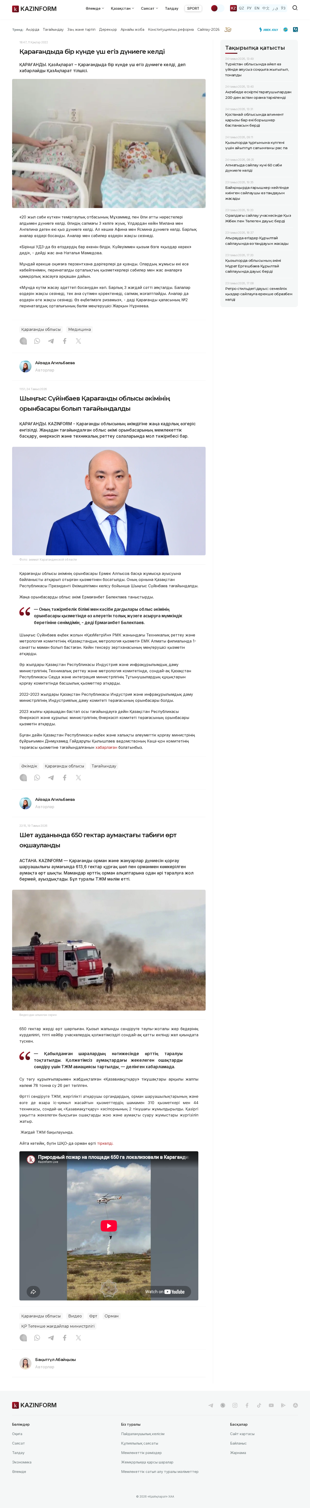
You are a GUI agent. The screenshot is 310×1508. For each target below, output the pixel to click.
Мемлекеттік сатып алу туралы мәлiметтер (160, 1471)
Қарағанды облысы (41, 329)
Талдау (171, 8)
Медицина (79, 329)
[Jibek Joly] (270, 29)
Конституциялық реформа (171, 29)
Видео (75, 1316)
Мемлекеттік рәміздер (141, 1452)
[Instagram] (23, 341)
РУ (249, 8)
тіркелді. (105, 1143)
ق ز (275, 8)
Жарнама (238, 1452)
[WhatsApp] (37, 341)
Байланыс (238, 1443)
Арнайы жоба (132, 29)
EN (257, 8)
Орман (112, 1316)
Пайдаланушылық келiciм (142, 1433)
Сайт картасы (242, 1433)
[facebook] (247, 1405)
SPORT (193, 8)
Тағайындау (53, 29)
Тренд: (17, 29)
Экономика (21, 1462)
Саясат (18, 1443)
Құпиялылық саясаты (139, 1443)
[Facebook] (65, 341)
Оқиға (17, 1433)
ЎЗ (283, 8)
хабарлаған (106, 747)
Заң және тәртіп (81, 29)
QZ (241, 8)
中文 (266, 8)
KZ (233, 8)
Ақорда (32, 29)
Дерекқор (108, 29)
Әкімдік (29, 766)
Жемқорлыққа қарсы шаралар (147, 1462)
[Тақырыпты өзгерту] (217, 8)
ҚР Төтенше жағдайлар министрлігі (57, 1326)
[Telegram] (51, 341)
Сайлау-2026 (208, 29)
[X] (78, 341)
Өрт (93, 1316)
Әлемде (19, 1471)
